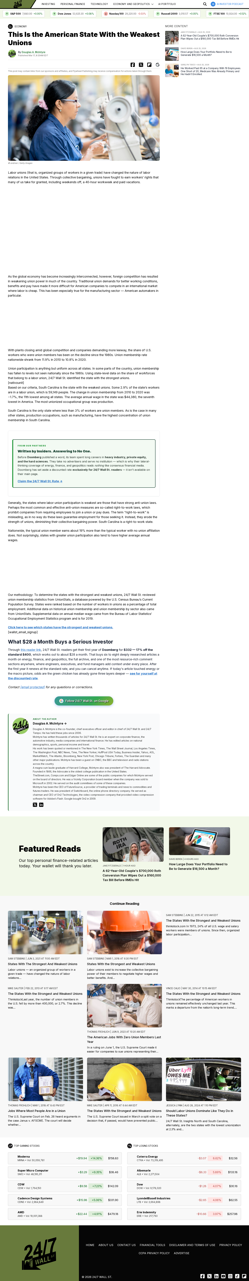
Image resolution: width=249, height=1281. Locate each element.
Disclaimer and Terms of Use (192, 1245)
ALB (139, 1174)
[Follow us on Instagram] (230, 1276)
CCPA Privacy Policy (154, 1253)
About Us (105, 1245)
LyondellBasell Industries (153, 1198)
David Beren (175, 859)
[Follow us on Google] (157, 65)
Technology (99, 4)
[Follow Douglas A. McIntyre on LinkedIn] (41, 805)
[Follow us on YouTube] (223, 1276)
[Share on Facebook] (133, 65)
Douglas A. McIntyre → (50, 723)
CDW (21, 1184)
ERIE (139, 1215)
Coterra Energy (147, 1156)
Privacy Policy (230, 1245)
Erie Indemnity (146, 1212)
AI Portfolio (167, 4)
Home (90, 1245)
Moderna (24, 1156)
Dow (140, 1184)
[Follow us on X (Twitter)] (209, 1276)
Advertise (181, 1253)
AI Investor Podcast (230, 4)
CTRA (140, 1160)
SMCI (20, 1174)
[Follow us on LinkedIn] (216, 1276)
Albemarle (144, 1170)
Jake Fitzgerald (112, 865)
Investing (48, 4)
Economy (21, 26)
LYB (139, 1202)
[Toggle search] (205, 4)
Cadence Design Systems (35, 1198)
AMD (21, 1212)
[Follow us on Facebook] (202, 1276)
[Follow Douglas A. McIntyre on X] (35, 805)
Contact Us (126, 1245)
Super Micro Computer (33, 1170)
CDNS (21, 1202)
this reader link (31, 650)
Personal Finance (73, 4)
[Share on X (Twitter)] (141, 65)
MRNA (21, 1160)
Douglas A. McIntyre (33, 52)
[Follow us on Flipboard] (149, 65)
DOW (140, 1188)
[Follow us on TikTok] (237, 1276)
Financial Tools (152, 1245)
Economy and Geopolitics (131, 4)
